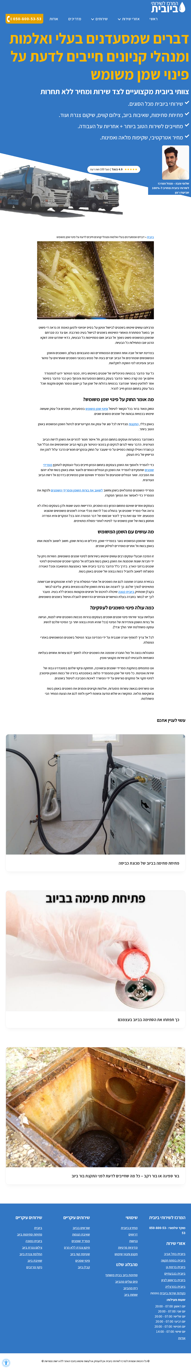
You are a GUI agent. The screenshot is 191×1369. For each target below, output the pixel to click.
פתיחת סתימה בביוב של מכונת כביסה (149, 863)
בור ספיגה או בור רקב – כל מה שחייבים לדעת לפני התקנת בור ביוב (125, 1175)
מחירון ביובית (129, 1228)
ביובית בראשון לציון (173, 1280)
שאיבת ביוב (34, 1260)
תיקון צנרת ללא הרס (77, 1247)
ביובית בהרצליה (175, 1286)
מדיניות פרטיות (128, 1247)
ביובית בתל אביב (174, 1254)
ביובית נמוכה (34, 1241)
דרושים (133, 1234)
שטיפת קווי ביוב (80, 1254)
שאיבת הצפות (81, 1234)
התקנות (134, 424)
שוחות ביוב (131, 1294)
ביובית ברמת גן (175, 1267)
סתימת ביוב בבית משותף (121, 1275)
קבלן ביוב (84, 1267)
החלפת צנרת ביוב (30, 1254)
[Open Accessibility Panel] (6, 1363)
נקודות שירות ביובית (172, 1293)
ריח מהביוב (130, 1288)
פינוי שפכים (82, 1260)
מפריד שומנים (81, 1241)
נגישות (133, 1241)
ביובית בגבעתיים (174, 1273)
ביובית (150, 237)
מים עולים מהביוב (126, 1281)
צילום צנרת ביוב (32, 1247)
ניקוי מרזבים (34, 1267)
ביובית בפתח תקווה (173, 1260)
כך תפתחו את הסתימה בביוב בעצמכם (148, 1019)
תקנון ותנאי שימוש (126, 1254)
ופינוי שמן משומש (96, 408)
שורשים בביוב (81, 1228)
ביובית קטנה (126, 592)
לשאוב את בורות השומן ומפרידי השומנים (77, 490)
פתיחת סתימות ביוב (29, 1234)
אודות (181, 1338)
